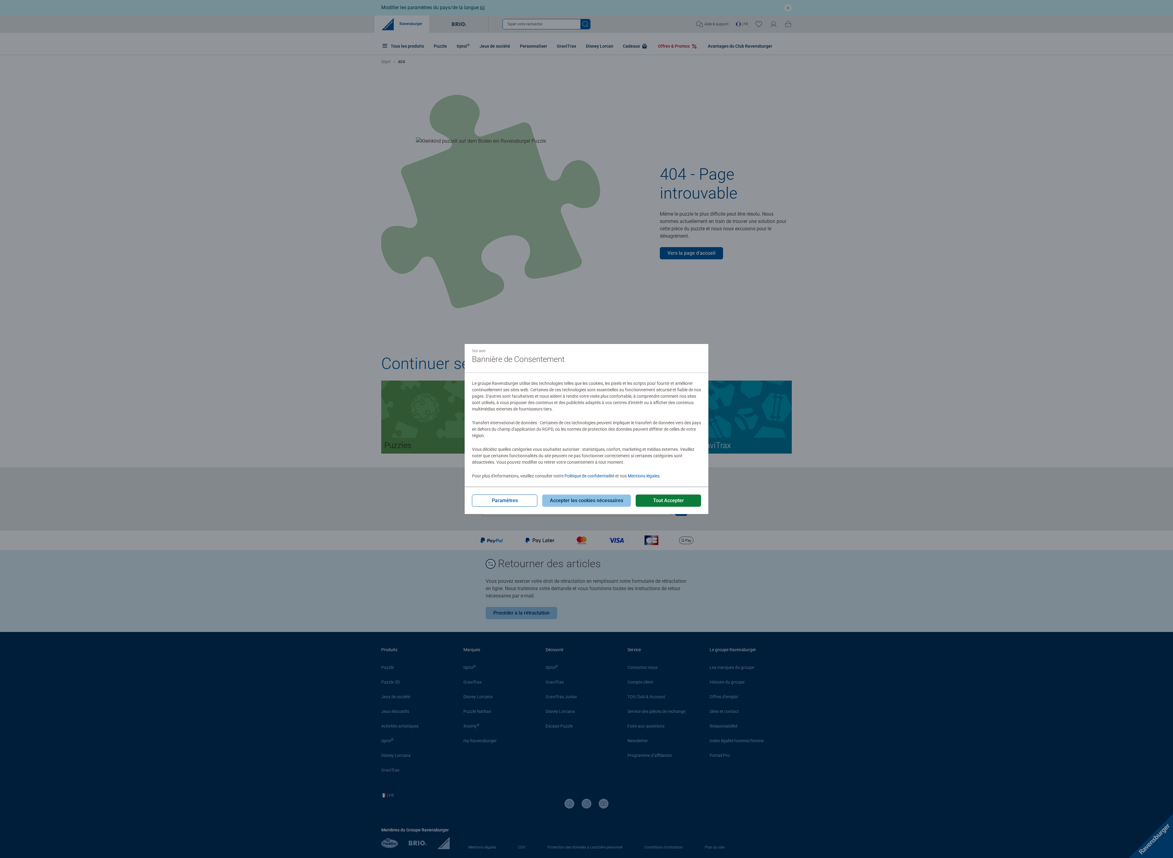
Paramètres (505, 500)
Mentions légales (644, 475)
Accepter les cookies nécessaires (586, 500)
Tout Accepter (668, 500)
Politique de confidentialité (589, 475)
